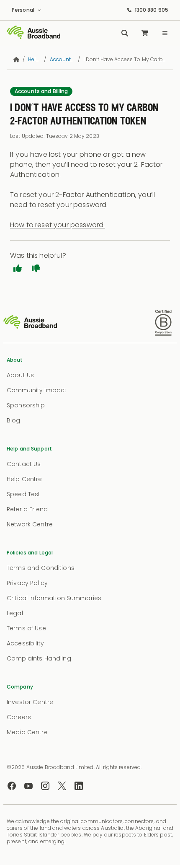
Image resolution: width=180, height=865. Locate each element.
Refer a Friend (27, 509)
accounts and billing (62, 59)
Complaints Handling (39, 658)
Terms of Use (26, 628)
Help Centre (24, 479)
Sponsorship (26, 405)
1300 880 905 (151, 9)
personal (23, 9)
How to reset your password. (57, 225)
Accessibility (25, 643)
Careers (19, 717)
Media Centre (27, 732)
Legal (15, 613)
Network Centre (30, 524)
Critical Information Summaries (54, 598)
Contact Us (24, 464)
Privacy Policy (27, 583)
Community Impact (37, 390)
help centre (34, 59)
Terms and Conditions (41, 568)
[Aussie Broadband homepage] (33, 33)
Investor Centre (30, 702)
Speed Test (23, 494)
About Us (20, 375)
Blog (14, 420)
